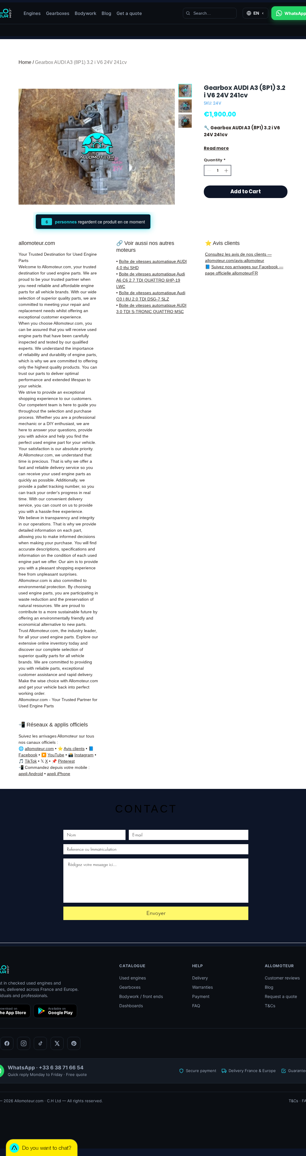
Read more (216, 148)
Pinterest (66, 761)
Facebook (28, 754)
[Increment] (226, 170)
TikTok (31, 761)
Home (25, 62)
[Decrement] (208, 170)
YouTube (56, 754)
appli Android (31, 773)
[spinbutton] (217, 170)
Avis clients (74, 748)
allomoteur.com (39, 748)
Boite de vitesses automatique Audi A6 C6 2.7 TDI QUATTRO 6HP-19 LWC (150, 280)
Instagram (84, 754)
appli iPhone (58, 773)
